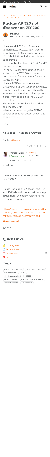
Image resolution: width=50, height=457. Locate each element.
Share (7, 124)
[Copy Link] (43, 36)
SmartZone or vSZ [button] (35, 269)
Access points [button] (10, 279)
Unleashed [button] (27, 283)
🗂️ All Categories (11, 245)
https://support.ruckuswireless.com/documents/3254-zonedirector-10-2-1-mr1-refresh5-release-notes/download (25, 212)
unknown (14, 34)
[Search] (40, 6)
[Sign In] (45, 6)
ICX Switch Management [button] (32, 279)
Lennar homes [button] (11, 283)
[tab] (9, 133)
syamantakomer (18, 153)
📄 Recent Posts (11, 249)
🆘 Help (6, 257)
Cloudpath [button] (10, 273)
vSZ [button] (28, 276)
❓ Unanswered (25, 253)
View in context (11, 221)
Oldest (15, 140)
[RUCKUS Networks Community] (12, 6)
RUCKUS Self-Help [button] (13, 269)
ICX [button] (23, 273)
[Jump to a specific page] (45, 146)
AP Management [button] (12, 276)
